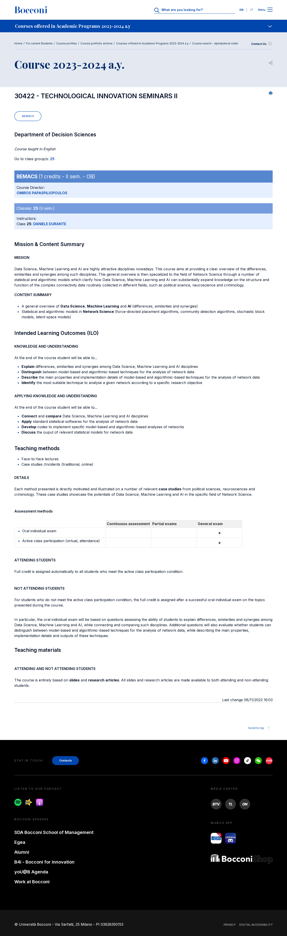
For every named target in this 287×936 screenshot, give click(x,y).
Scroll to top (256, 728)
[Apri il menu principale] (270, 10)
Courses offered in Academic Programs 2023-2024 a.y (152, 43)
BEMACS (28, 116)
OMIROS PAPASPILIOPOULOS (42, 193)
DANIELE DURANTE (49, 224)
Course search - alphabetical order (215, 43)
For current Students (39, 43)
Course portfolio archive (96, 43)
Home (18, 43)
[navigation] (143, 26)
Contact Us (258, 44)
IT (251, 9)
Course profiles (66, 43)
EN (241, 9)
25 (52, 159)
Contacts (65, 760)
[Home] (31, 9)
